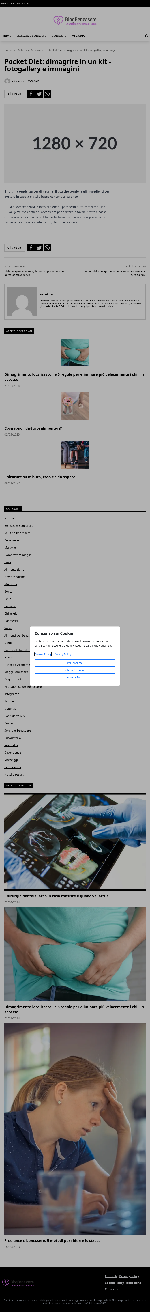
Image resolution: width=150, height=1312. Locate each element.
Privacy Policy (62, 654)
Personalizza (75, 663)
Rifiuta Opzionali (75, 670)
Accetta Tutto (75, 677)
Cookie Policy (43, 654)
